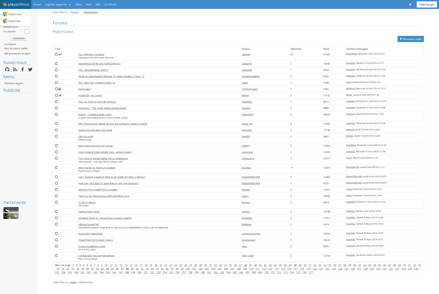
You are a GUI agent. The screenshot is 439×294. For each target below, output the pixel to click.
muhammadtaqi (250, 76)
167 (247, 272)
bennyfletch (351, 53)
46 (285, 265)
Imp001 (246, 136)
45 (280, 265)
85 (112, 268)
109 (245, 268)
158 (190, 272)
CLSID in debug (86, 202)
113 (270, 268)
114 (277, 268)
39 (250, 265)
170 (266, 272)
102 (200, 268)
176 (304, 272)
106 (226, 268)
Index (73, 282)
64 (374, 265)
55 (330, 265)
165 (235, 272)
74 (57, 268)
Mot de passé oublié (16, 48)
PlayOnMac (14, 21)
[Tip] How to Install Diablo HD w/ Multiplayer (103, 158)
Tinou (349, 189)
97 (172, 268)
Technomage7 (250, 89)
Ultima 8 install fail (88, 224)
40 (255, 265)
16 (136, 265)
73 (419, 265)
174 (292, 272)
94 (157, 268)
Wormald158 (352, 167)
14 (126, 265)
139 (70, 272)
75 (62, 268)
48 (295, 265)
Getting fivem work (88, 211)
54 (325, 265)
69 (399, 265)
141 (82, 272)
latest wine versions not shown (95, 145)
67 (389, 265)
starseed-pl (248, 158)
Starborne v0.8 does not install (95, 130)
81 (92, 268)
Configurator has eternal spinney (96, 255)
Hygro (349, 157)
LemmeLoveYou (251, 233)
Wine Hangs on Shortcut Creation (96, 167)
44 (275, 265)
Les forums (110, 4)
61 (359, 265)
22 (165, 265)
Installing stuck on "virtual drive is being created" (105, 218)
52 (315, 265)
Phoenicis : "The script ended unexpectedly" (102, 108)
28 (195, 265)
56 (335, 265)
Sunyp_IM (247, 123)
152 (152, 272)
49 (300, 265)
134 (403, 268)
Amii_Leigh (248, 255)
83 (102, 268)
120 (315, 268)
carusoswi (247, 152)
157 (184, 272)
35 (230, 265)
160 (203, 272)
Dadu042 (247, 63)
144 (101, 272)
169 (260, 272)
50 (305, 265)
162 (215, 272)
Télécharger (427, 4)
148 (127, 272)
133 (397, 268)
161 (209, 272)
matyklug (247, 218)
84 (107, 268)
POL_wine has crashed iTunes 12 (96, 82)
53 (320, 265)
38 (245, 265)
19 (151, 265)
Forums (74, 12)
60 (354, 265)
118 (302, 268)
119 (308, 268)
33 (220, 265)
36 (235, 265)
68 (394, 265)
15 (131, 265)
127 (359, 268)
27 (190, 265)
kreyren (246, 189)
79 (82, 268)
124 (340, 268)
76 (67, 268)
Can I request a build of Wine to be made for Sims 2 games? (111, 177)
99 (182, 268)
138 (63, 272)
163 (222, 272)
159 (196, 272)
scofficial (350, 113)
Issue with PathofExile (90, 233)
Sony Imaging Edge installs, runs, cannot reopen (105, 152)
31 (210, 265)
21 (160, 265)
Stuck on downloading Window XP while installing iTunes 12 (111, 76)
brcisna (246, 202)
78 (77, 268)
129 (372, 268)
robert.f (246, 145)
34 (225, 265)
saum (245, 82)
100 (188, 268)
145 (108, 272)
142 (89, 272)
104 (213, 268)
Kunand (246, 108)
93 (152, 268)
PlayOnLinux (15, 14)
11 (111, 265)
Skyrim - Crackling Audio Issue (94, 114)
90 (137, 268)
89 (132, 268)
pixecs (245, 196)
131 (384, 268)
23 (170, 265)
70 (404, 265)
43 (270, 265)
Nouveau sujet (412, 39)
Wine (88, 4)
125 (346, 268)
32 (215, 265)
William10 (350, 88)
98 (177, 268)
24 (175, 265)
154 (165, 272)
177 (311, 272)
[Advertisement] (18, 146)
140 (76, 272)
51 (310, 265)
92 (147, 268)
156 (177, 272)
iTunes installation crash (91, 246)
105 (219, 268)
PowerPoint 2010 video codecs (95, 240)
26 (185, 265)
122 (327, 268)
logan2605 (247, 114)
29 (200, 265)
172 (279, 272)
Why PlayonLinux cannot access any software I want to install (112, 123)
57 (340, 265)
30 (205, 265)
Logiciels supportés (56, 4)
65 (379, 265)
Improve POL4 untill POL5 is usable (97, 189)
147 (120, 272)
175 (298, 272)
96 (167, 268)
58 (344, 265)
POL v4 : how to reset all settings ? (97, 101)
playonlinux (18, 4)
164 (228, 272)
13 (121, 265)
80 (87, 268)
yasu (244, 246)
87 (122, 268)
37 (240, 265)
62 (364, 265)
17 (141, 265)
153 (158, 272)
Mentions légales (13, 83)
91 (142, 268)
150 (139, 272)
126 (353, 268)
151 (146, 272)
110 (251, 268)
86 (117, 268)
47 (290, 265)
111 (258, 268)
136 (416, 268)
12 (116, 265)
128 (365, 268)
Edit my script (85, 136)
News (78, 4)
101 (194, 268)
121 (321, 268)
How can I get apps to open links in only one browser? (108, 183)
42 (265, 265)
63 (369, 265)
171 (273, 272)
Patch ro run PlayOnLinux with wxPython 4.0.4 (103, 196)
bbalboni (246, 224)
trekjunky (247, 130)
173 (285, 272)
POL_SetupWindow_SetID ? (93, 70)
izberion (246, 54)
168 (254, 272)
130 (378, 268)
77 (72, 268)
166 (241, 272)
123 (334, 268)
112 (264, 268)
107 (232, 268)
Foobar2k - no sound (90, 95)
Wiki (98, 4)
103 (207, 268)
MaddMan (351, 145)
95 (162, 268)
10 (106, 265)
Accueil (37, 4)
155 (171, 272)
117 (296, 268)
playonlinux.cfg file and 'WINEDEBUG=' (99, 63)
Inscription (10, 44)
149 (133, 272)
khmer (245, 95)
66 (384, 265)
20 (156, 265)
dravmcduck (248, 240)
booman (246, 167)
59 (349, 265)
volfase (246, 211)
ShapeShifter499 (251, 177)
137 (57, 272)
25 (180, 265)
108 (238, 268)
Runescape (84, 89)
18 (146, 265)
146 (114, 272)
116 (289, 268)
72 (414, 265)
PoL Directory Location (91, 54)
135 (410, 268)
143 (95, 272)
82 (97, 268)
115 (283, 268)
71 (409, 265)
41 (260, 265)
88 (127, 268)
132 (391, 268)
